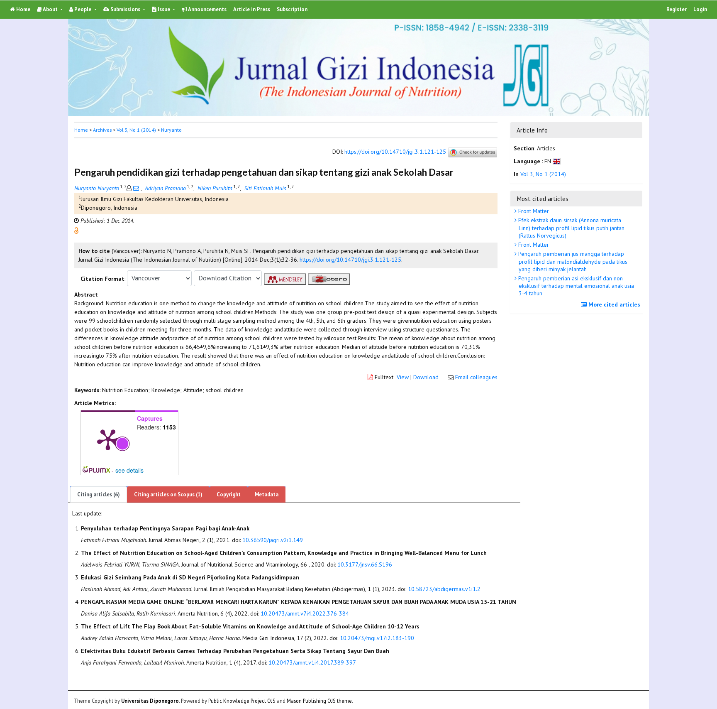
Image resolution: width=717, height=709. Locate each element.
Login (700, 9)
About (50, 9)
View (403, 377)
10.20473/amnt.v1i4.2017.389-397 (312, 662)
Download (426, 377)
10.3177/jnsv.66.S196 (364, 564)
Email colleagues (476, 377)
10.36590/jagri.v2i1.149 (272, 540)
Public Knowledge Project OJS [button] (242, 700)
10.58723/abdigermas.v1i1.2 (444, 589)
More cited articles (613, 304)
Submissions (125, 9)
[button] (76, 229)
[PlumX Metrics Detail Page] (108, 439)
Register (676, 9)
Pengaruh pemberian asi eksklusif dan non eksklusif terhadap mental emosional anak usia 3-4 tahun (575, 286)
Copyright (229, 494)
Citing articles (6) (98, 494)
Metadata (266, 494)
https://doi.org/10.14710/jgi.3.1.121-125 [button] (350, 259)
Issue (163, 9)
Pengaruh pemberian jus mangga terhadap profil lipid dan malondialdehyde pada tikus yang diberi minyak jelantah (572, 261)
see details (129, 470)
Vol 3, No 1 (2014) (136, 130)
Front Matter (533, 211)
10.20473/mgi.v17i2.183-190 (377, 638)
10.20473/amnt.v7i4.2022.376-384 (305, 613)
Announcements (207, 9)
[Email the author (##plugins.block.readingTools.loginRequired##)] (136, 188)
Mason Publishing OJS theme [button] (319, 700)
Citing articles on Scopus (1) (168, 494)
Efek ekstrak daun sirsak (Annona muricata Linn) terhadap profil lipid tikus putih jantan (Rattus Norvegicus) (570, 227)
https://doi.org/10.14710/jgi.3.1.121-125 (395, 151)
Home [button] (81, 130)
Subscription (292, 9)
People (83, 9)
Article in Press (251, 9)
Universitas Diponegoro (150, 700)
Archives (102, 130)
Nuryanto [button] (171, 130)
